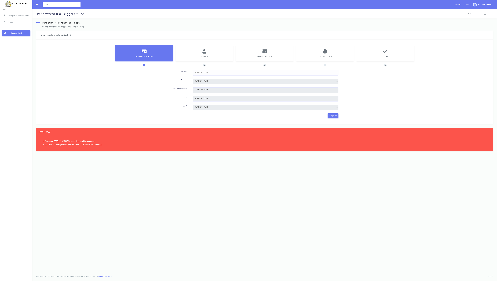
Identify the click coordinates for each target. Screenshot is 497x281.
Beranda (464, 14)
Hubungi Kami (16, 33)
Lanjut (332, 116)
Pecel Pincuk (19, 4)
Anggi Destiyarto (105, 276)
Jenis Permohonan (180, 89)
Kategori (183, 71)
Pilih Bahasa (460, 5)
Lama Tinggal (181, 106)
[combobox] (265, 73)
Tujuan (184, 97)
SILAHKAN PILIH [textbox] (201, 81)
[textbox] (265, 72)
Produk (184, 80)
